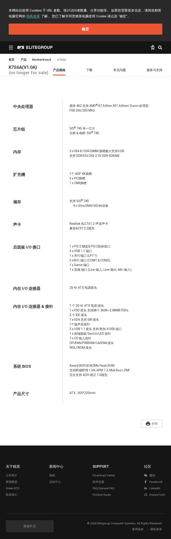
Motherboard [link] (42, 59)
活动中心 (55, 481)
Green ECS (12, 488)
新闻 (52, 475)
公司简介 (11, 475)
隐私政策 (33, 16)
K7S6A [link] (61, 59)
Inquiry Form (157, 494)
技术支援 (98, 481)
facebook (156, 481)
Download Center (104, 475)
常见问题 (119, 70)
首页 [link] (12, 59)
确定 (85, 29)
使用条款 (138, 529)
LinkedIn (154, 488)
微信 (152, 475)
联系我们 (11, 494)
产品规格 (59, 70)
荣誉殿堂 (11, 481)
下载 (89, 70)
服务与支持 (154, 70)
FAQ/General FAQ (103, 488)
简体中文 (29, 526)
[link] (23, 59)
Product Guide (102, 494)
